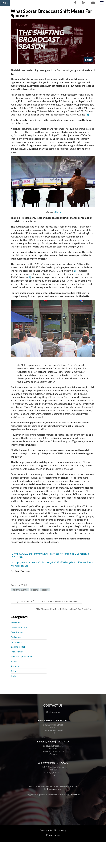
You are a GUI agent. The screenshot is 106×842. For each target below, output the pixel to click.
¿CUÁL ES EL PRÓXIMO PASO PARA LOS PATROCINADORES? (46, 601)
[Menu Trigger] (102, 2)
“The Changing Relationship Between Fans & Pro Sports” (64, 608)
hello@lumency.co (52, 789)
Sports (34, 589)
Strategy (15, 666)
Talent (45, 589)
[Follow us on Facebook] (75, 3)
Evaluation (16, 637)
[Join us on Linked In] (83, 3)
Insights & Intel (20, 589)
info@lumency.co (72, 794)
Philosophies (17, 651)
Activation (16, 622)
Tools (13, 676)
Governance (16, 642)
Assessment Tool (19, 627)
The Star (58, 212)
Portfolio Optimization (21, 656)
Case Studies (17, 632)
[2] (29, 277)
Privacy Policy (53, 835)
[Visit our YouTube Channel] (93, 3)
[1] (87, 114)
